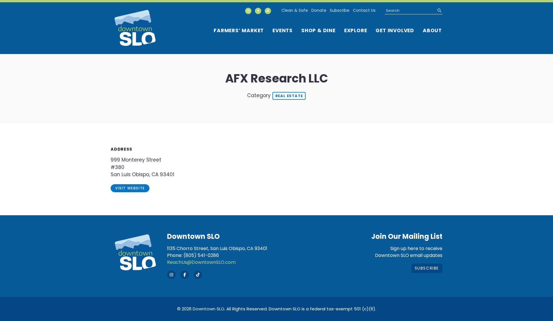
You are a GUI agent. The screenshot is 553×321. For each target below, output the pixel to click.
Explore (355, 30)
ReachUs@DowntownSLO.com (201, 262)
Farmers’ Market (239, 30)
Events (282, 30)
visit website (130, 188)
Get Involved (395, 30)
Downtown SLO (208, 309)
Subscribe (339, 10)
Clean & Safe (294, 10)
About (432, 30)
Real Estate (289, 96)
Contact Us (364, 10)
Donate (318, 10)
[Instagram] (248, 11)
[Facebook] (258, 11)
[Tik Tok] (268, 11)
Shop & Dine (318, 30)
